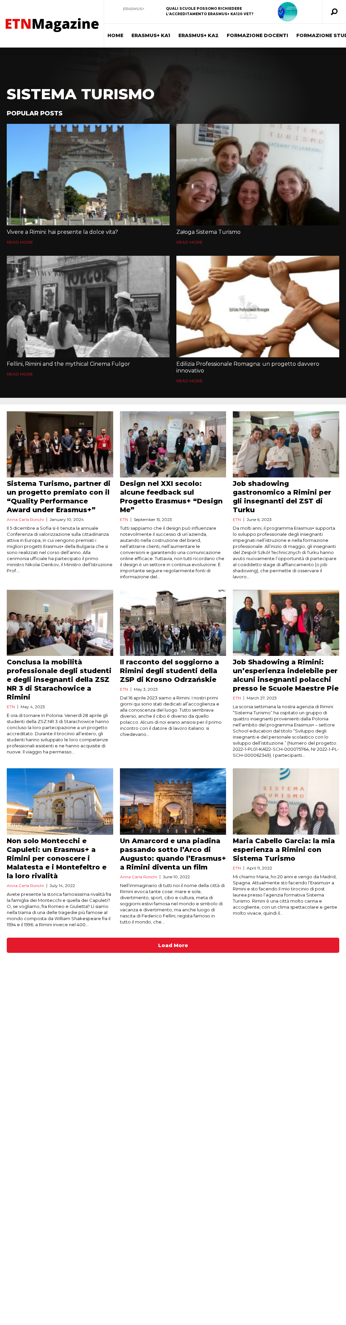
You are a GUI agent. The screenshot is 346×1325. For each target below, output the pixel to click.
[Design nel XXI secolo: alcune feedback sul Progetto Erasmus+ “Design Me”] (173, 444)
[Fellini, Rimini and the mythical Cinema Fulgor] (88, 306)
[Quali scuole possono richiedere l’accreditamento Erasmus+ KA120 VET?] (287, 12)
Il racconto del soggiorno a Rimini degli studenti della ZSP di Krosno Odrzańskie (169, 671)
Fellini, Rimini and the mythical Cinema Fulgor (68, 364)
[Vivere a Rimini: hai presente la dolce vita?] (88, 174)
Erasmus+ (133, 8)
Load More (173, 945)
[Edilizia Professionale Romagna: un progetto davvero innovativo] (257, 306)
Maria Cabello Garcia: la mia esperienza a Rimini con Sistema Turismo (284, 849)
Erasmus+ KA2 (198, 35)
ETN (124, 519)
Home (115, 35)
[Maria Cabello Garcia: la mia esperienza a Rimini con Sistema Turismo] (286, 801)
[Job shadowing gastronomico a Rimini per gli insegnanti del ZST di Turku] (286, 444)
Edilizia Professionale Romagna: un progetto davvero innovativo (247, 367)
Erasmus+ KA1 (150, 35)
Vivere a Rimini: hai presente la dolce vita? (62, 232)
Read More (20, 242)
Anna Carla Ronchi (25, 519)
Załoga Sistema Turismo (208, 232)
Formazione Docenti (257, 35)
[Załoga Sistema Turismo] (257, 174)
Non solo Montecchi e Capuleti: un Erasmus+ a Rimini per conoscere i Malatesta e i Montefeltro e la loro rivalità (56, 858)
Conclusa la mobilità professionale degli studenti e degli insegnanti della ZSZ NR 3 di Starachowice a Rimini (59, 679)
